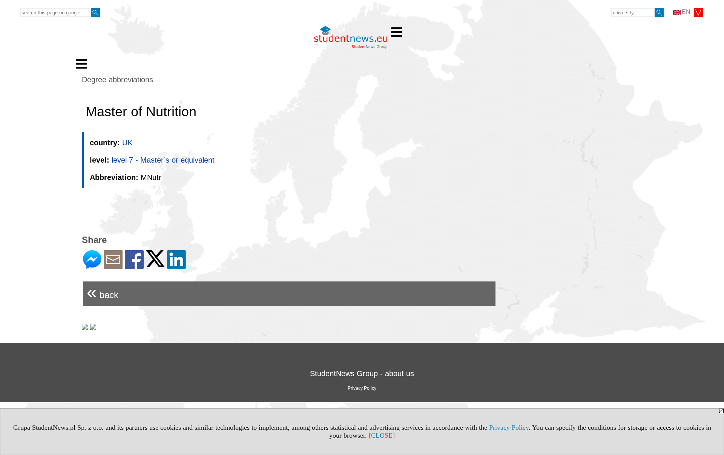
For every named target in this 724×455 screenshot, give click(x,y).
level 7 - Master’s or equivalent (163, 160)
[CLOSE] (382, 435)
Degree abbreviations (117, 79)
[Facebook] (134, 266)
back (102, 292)
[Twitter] (155, 264)
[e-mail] (113, 266)
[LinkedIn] (176, 266)
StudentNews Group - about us (362, 373)
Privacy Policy (509, 427)
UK (127, 142)
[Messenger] (92, 266)
